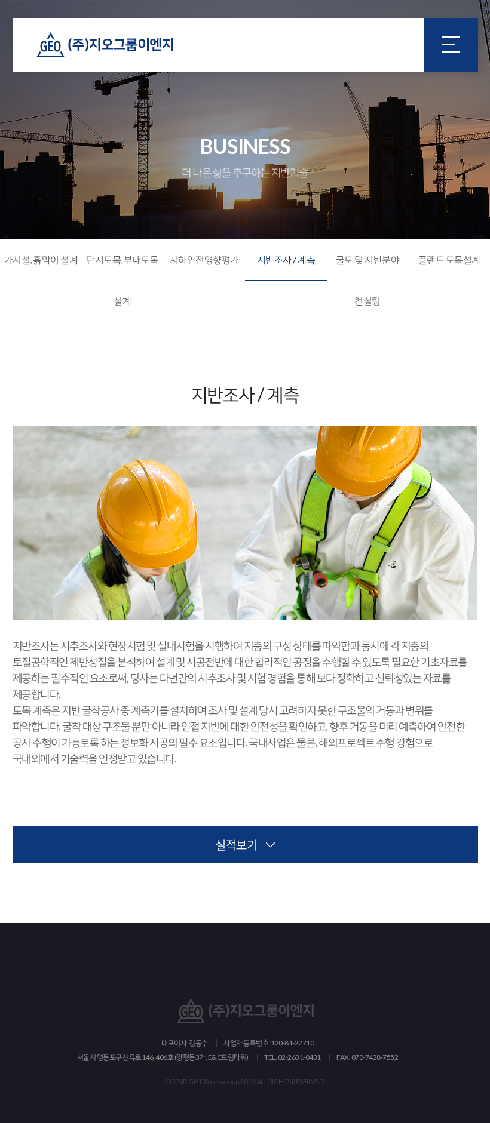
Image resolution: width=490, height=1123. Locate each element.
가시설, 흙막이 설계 (41, 259)
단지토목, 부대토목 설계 (122, 280)
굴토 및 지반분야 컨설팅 (368, 280)
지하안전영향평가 (204, 259)
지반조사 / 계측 (286, 259)
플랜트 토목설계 (449, 259)
